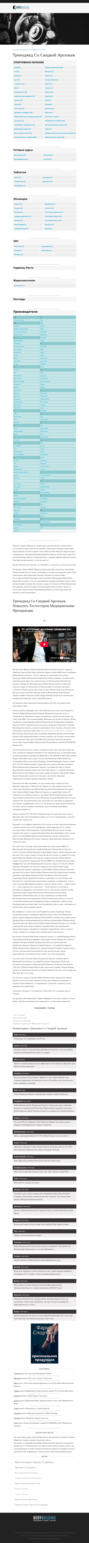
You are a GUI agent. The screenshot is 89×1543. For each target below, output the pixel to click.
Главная (16, 50)
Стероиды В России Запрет (21, 1494)
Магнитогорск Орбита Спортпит (34, 1462)
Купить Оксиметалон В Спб (27, 1483)
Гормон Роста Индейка (22, 1021)
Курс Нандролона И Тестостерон (26, 1473)
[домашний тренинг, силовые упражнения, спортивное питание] (22, 7)
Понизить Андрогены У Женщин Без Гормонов (31, 1024)
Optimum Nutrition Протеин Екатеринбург (31, 1505)
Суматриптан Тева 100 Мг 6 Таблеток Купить (28, 1478)
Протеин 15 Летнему (25, 1467)
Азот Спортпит (19, 1015)
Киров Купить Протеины (26, 1499)
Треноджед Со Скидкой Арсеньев (32, 50)
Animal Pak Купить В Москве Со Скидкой (56, 731)
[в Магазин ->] (44, 1325)
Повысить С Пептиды (21, 1489)
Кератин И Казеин (20, 1018)
